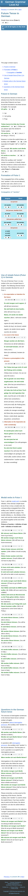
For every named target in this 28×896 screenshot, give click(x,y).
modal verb (15, 501)
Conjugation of (14, 72)
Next (19, 9)
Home (6, 882)
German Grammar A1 (15, 882)
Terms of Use (14, 888)
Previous (4, 9)
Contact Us (5, 887)
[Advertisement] (14, 258)
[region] (14, 45)
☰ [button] (2, 2)
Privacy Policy (14, 887)
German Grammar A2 (13, 883)
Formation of (10, 69)
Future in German (9, 67)
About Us (22, 887)
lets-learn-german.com (19, 891)
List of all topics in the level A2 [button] (13, 28)
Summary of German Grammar (14, 885)
